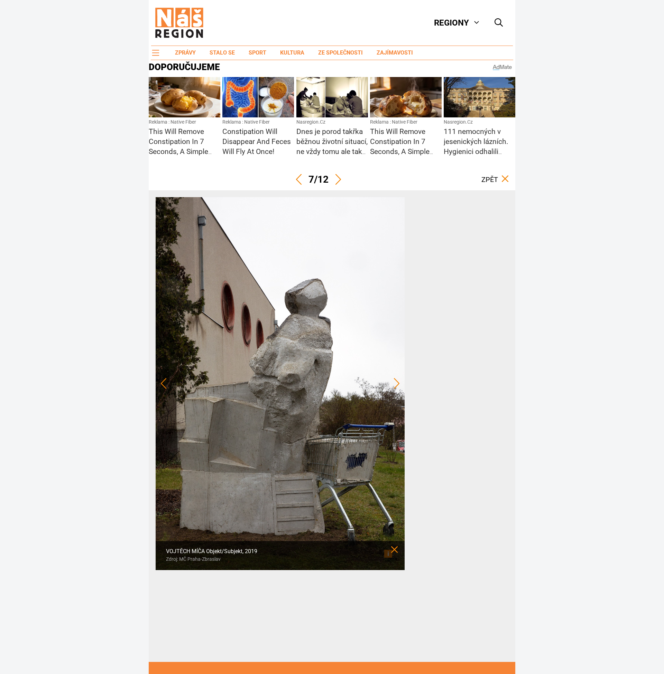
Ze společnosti (340, 52)
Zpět (489, 179)
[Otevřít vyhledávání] (499, 22)
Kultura (292, 52)
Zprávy (185, 52)
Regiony (451, 23)
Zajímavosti (395, 52)
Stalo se (222, 52)
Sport (257, 52)
